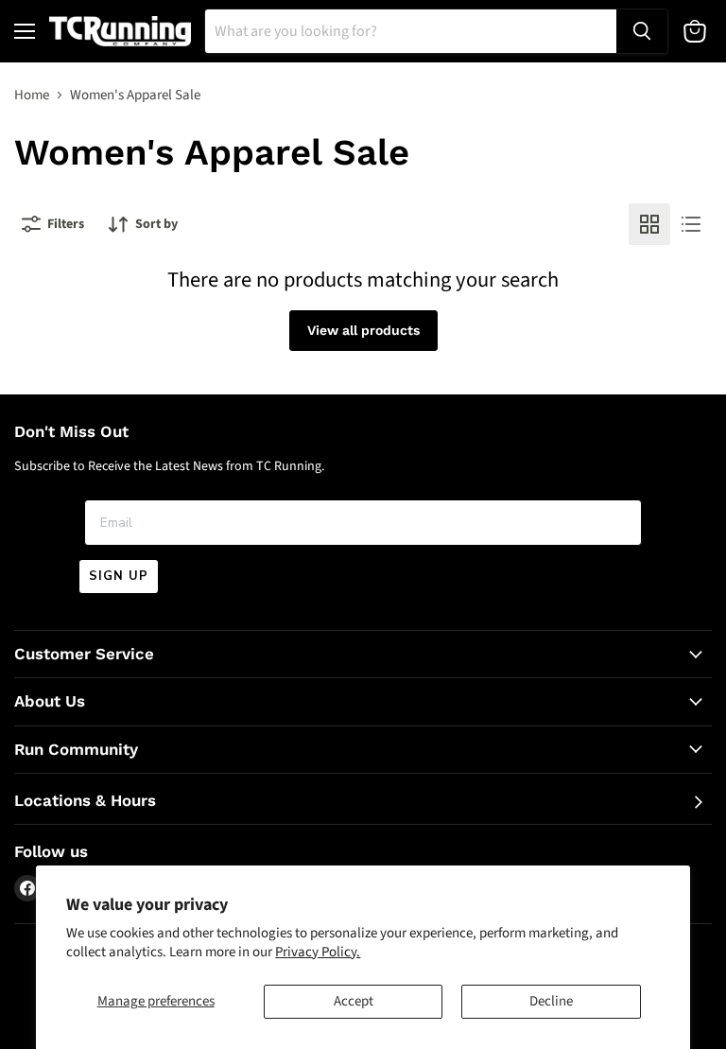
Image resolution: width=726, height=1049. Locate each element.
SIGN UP (118, 576)
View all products (363, 330)
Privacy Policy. (317, 952)
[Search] (641, 31)
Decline (551, 1001)
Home (31, 95)
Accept (353, 1001)
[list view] (691, 224)
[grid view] (649, 224)
